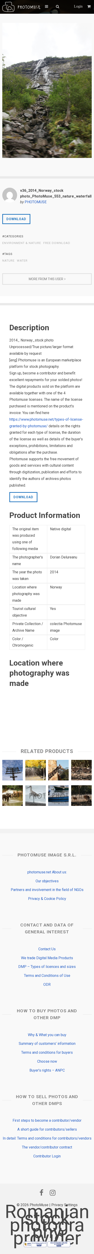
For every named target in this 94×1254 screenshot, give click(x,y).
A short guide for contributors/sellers (47, 1129)
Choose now (47, 1061)
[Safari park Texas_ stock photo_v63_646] (81, 771)
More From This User (46, 279)
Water (22, 260)
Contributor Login (47, 1156)
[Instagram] (52, 1192)
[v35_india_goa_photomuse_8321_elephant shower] (12, 796)
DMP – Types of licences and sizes (47, 966)
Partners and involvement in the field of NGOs (47, 890)
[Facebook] (41, 1192)
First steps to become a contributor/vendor (47, 1120)
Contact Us (47, 949)
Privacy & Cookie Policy (47, 898)
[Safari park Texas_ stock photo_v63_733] (58, 771)
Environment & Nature (21, 243)
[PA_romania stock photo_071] (12, 771)
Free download (56, 243)
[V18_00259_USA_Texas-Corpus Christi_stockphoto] (35, 796)
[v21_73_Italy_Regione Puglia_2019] (58, 796)
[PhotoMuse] (21, 7)
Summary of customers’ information (47, 1043)
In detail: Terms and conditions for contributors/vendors (47, 1138)
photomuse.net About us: (47, 872)
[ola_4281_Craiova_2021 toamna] (35, 771)
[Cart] (89, 6)
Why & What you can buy (47, 1035)
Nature (8, 260)
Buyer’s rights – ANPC (47, 1070)
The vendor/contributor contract (47, 1147)
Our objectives (47, 881)
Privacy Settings (64, 1205)
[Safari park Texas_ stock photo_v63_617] (81, 796)
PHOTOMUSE (36, 202)
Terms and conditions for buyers (47, 1052)
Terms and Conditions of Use (47, 975)
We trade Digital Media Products (47, 958)
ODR (47, 984)
